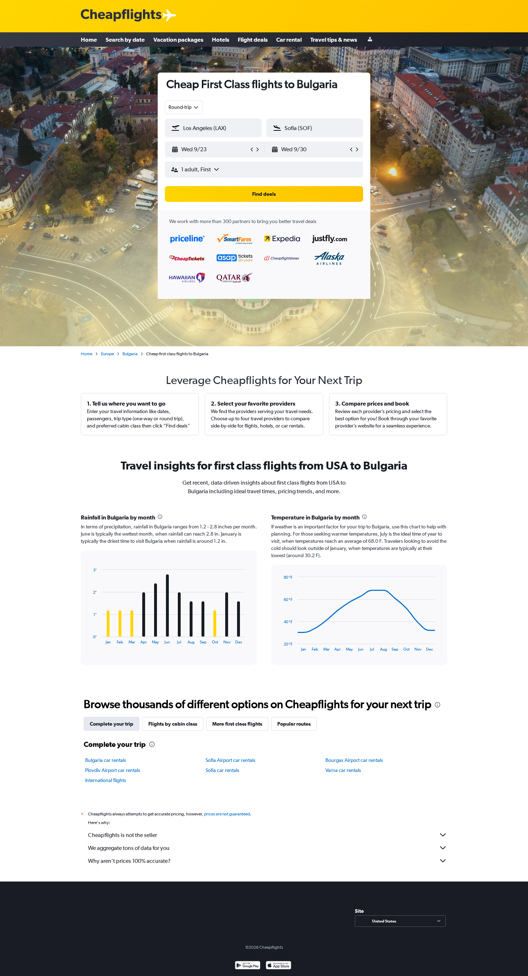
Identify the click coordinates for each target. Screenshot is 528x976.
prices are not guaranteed (227, 814)
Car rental (289, 39)
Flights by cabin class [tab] (172, 724)
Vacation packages (178, 39)
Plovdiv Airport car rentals (112, 770)
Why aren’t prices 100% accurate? (129, 860)
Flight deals (253, 39)
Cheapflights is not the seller (122, 835)
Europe (107, 353)
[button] (210, 149)
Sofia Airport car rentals (230, 760)
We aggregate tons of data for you (129, 848)
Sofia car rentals (222, 770)
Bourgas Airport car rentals (354, 760)
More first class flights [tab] (237, 724)
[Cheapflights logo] (121, 15)
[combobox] (184, 107)
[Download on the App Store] (278, 966)
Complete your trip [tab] (111, 724)
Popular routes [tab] (294, 724)
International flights (105, 780)
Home (89, 39)
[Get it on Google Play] (247, 966)
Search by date (125, 39)
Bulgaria (130, 353)
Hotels (220, 39)
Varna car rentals (343, 770)
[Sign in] (370, 39)
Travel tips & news (333, 39)
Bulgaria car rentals (105, 760)
